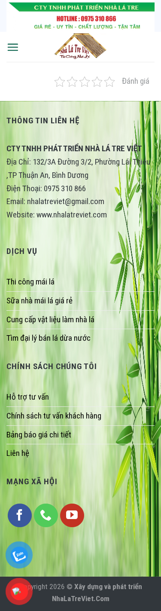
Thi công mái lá (30, 282)
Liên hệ (17, 453)
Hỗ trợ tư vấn (27, 397)
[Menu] (12, 47)
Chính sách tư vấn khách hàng (53, 416)
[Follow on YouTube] (72, 516)
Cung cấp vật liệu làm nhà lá (50, 319)
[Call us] (46, 516)
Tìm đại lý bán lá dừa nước (48, 338)
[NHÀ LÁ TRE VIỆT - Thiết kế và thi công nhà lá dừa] (81, 47)
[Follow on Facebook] (20, 516)
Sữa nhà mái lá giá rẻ (39, 301)
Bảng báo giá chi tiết (38, 435)
